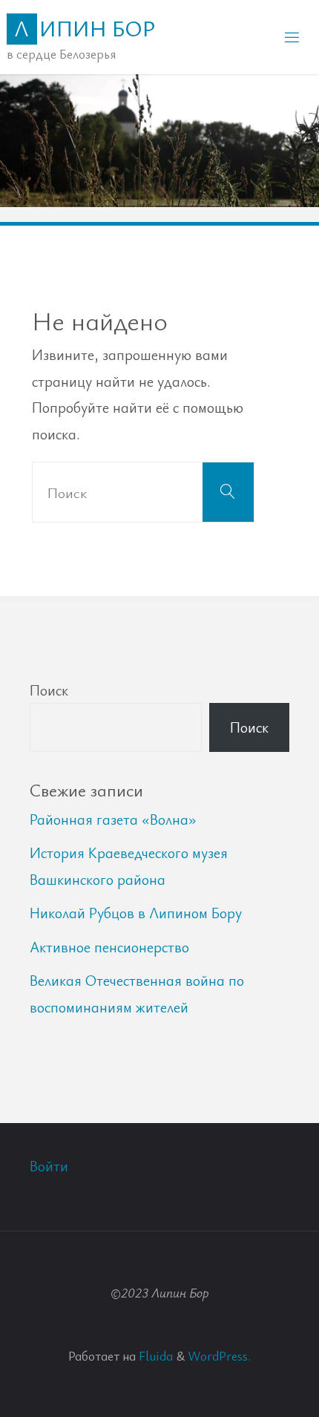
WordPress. (219, 1355)
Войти (49, 1166)
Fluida (154, 1355)
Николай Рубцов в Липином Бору (136, 913)
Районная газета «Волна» (113, 819)
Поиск (49, 690)
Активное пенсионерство (109, 947)
